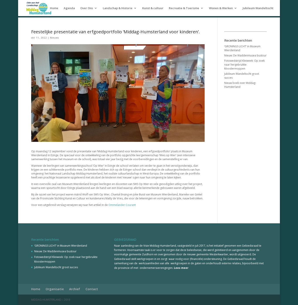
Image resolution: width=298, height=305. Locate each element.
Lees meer (181, 268)
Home (54, 8)
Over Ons (86, 8)
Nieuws (54, 37)
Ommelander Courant (122, 205)
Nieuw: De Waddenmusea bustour (245, 55)
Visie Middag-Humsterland (159, 245)
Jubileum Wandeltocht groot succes (56, 267)
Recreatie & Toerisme (184, 8)
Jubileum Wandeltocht (258, 8)
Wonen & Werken (221, 8)
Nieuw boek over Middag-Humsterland (240, 85)
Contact (92, 289)
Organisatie (55, 289)
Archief (74, 289)
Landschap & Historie (117, 8)
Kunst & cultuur (152, 8)
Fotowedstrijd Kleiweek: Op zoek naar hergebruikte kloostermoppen (244, 64)
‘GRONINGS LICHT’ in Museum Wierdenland (60, 245)
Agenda (69, 8)
